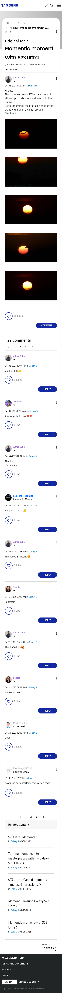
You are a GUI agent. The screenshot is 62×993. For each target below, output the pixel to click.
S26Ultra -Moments (21, 837)
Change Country (29, 982)
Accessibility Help (13, 958)
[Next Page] (31, 347)
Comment (46, 325)
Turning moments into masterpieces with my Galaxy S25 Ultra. (28, 858)
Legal (5, 975)
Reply (48, 389)
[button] (51, 78)
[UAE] (9, 5)
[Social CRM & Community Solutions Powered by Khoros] (49, 946)
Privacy (6, 969)
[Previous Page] (10, 347)
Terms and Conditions (15, 963)
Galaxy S (33, 85)
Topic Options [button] (51, 31)
